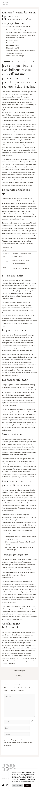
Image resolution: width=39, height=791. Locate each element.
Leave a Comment (7, 26)
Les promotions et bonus (14, 43)
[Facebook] (3, 785)
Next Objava (20, 676)
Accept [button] (27, 785)
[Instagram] (7, 785)
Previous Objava (19, 670)
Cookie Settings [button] (17, 785)
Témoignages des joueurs (14, 53)
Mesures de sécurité (12, 48)
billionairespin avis (8, 127)
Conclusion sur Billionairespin (15, 56)
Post (15, 26)
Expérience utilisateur (13, 45)
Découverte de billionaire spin (15, 37)
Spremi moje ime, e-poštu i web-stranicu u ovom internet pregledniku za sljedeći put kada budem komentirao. (18, 742)
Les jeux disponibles (12, 40)
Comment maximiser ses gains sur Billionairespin (20, 50)
